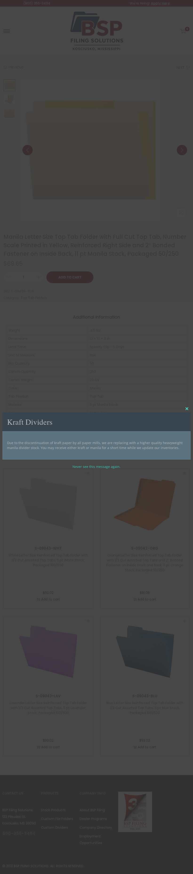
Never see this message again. (96, 466)
